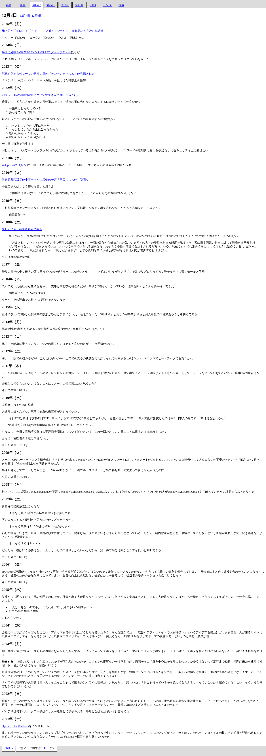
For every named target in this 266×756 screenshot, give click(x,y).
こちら (45, 747)
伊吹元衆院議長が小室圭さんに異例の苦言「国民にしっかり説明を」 (47, 179)
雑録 (93, 5)
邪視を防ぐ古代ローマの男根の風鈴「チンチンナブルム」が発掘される (48, 73)
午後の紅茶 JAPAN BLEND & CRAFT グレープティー (36, 52)
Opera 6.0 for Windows (15, 726)
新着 (23, 5)
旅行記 (51, 5)
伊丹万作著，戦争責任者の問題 (22, 229)
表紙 (8, 5)
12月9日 (37, 15)
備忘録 (79, 5)
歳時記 (36, 5)
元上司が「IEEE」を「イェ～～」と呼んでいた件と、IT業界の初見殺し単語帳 (53, 30)
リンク (107, 5)
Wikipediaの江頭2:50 (14, 165)
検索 (121, 5)
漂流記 (65, 5)
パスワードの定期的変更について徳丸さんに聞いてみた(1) (39, 95)
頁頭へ (8, 747)
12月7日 (25, 15)
